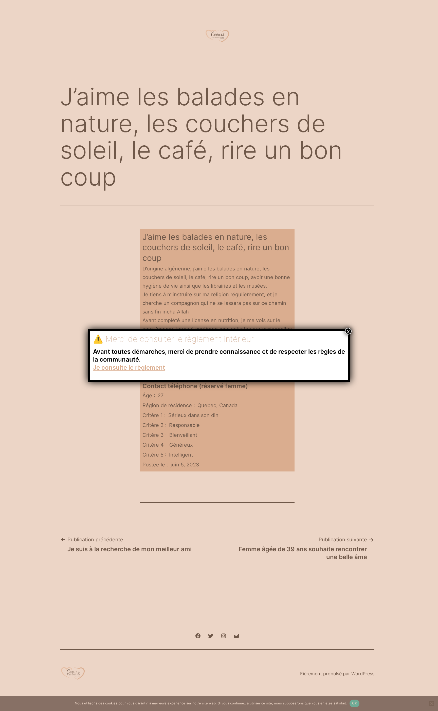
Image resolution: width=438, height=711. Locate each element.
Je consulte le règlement (129, 367)
